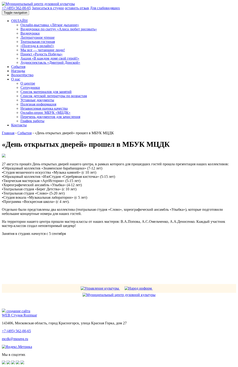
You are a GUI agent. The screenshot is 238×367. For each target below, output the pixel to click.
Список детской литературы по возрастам (53, 96)
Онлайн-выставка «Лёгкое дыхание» (49, 25)
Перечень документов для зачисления (50, 117)
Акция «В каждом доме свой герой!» (49, 58)
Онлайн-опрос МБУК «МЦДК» (45, 113)
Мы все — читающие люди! (42, 50)
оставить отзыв (77, 8)
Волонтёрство (22, 75)
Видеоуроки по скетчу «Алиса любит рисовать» (58, 29)
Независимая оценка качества (44, 108)
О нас (15, 79)
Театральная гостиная (37, 42)
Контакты (19, 125)
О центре (27, 83)
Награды (18, 71)
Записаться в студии (48, 8)
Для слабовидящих (105, 8)
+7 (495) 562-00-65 (16, 8)
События (18, 67)
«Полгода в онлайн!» (37, 46)
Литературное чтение (37, 37)
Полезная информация (38, 104)
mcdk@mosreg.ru (15, 339)
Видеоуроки (30, 33)
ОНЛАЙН (19, 21)
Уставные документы (37, 100)
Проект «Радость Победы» (41, 54)
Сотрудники (30, 87)
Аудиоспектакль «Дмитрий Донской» (50, 62)
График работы (32, 121)
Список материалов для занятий (46, 92)
